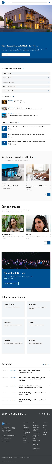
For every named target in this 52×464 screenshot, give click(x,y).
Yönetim (24, 425)
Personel (44, 434)
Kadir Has (25, 438)
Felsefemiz (25, 436)
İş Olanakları (16, 457)
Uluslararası (45, 432)
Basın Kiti (28, 457)
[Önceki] (3, 61)
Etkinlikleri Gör (10, 283)
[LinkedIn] (44, 414)
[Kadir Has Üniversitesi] (4, 2)
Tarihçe (24, 440)
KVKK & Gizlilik (22, 457)
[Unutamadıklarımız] (13, 223)
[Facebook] (47, 414)
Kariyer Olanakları (26, 429)
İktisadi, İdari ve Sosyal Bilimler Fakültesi (36, 429)
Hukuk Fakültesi (36, 425)
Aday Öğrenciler (46, 429)
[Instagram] (42, 414)
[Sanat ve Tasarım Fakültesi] (8, 2)
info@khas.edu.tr (6, 441)
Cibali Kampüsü (26, 427)
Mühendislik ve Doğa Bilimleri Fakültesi (36, 437)
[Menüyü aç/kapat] (49, 2)
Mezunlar (44, 427)
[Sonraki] (49, 61)
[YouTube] (49, 414)
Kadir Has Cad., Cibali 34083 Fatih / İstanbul (8, 436)
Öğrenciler (45, 425)
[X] (39, 414)
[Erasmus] (37, 223)
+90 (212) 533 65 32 (7, 438)
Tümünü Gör (45, 364)
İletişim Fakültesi (36, 433)
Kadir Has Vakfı (26, 442)
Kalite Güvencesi (5, 457)
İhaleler (10, 457)
